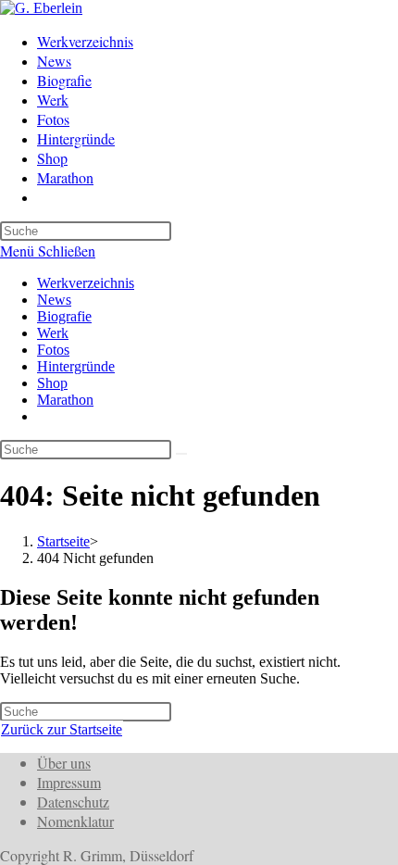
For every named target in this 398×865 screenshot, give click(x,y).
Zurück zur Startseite (61, 729)
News (54, 299)
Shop (52, 383)
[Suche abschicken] (181, 454)
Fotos (53, 349)
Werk (52, 333)
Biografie (64, 316)
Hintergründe (76, 366)
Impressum (69, 782)
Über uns (64, 762)
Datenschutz (73, 801)
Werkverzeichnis (85, 283)
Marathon (65, 399)
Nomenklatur (75, 821)
